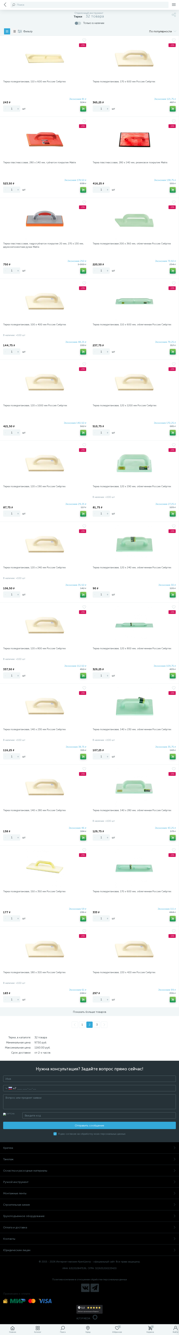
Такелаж (8, 1159)
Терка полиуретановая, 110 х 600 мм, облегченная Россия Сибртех (132, 324)
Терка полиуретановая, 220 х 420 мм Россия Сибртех (124, 972)
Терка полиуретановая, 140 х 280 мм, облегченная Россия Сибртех (132, 810)
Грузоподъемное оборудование (24, 1216)
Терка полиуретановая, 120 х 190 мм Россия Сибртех (34, 486)
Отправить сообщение (89, 1125)
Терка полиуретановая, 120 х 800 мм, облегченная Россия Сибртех (132, 648)
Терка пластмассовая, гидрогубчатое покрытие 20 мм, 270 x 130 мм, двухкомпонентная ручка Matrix (43, 245)
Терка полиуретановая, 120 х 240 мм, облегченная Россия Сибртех (132, 567)
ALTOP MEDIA (83, 1318)
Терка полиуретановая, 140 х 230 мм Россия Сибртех (34, 729)
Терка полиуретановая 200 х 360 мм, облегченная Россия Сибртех (132, 243)
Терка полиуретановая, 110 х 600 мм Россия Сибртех (34, 81)
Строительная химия (16, 1204)
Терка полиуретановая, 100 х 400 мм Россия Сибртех (34, 324)
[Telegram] (95, 1288)
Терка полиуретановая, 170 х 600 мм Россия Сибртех (124, 81)
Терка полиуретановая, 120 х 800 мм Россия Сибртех (34, 648)
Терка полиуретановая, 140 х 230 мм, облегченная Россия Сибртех (132, 729)
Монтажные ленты (14, 1193)
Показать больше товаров (89, 1012)
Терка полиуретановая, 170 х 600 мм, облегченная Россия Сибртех (132, 891)
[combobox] (9, 1088)
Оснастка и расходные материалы (25, 1170)
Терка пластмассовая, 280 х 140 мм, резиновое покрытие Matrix (130, 162)
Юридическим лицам (16, 1250)
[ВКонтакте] (85, 1288)
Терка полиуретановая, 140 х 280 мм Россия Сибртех (34, 810)
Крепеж (8, 1148)
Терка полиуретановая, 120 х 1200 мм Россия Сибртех (124, 405)
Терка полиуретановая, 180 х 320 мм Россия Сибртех (34, 972)
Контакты (9, 1238)
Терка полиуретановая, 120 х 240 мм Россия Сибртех (34, 567)
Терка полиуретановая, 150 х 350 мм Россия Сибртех (34, 891)
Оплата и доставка (15, 1227)
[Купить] (83, 109)
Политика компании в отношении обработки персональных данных (89, 1279)
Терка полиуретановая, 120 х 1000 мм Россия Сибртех (35, 405)
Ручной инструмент (15, 1182)
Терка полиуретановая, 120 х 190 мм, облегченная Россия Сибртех (132, 486)
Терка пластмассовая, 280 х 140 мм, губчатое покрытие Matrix (39, 162)
